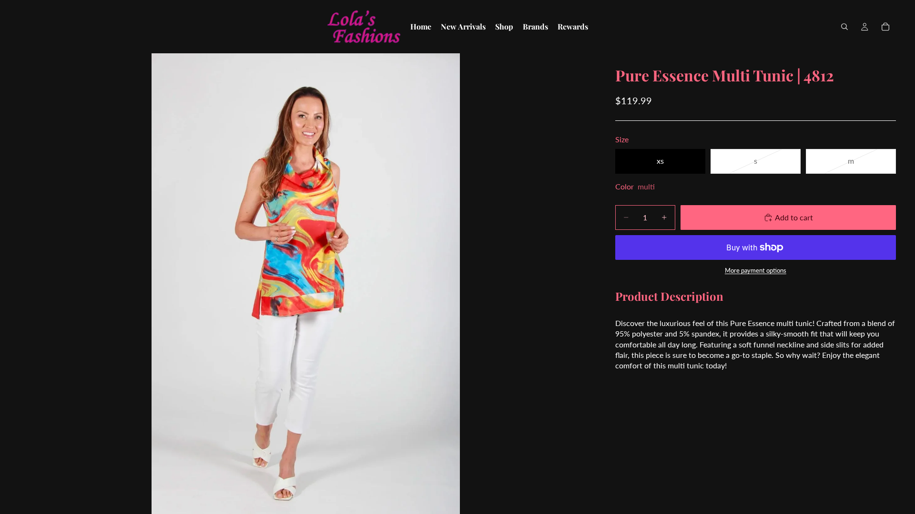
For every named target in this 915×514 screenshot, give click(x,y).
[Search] (844, 26)
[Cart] (885, 26)
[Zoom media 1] (305, 283)
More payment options (755, 270)
